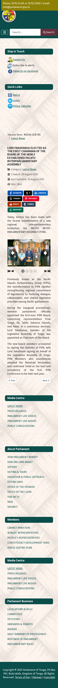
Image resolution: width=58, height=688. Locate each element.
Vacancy (12, 506)
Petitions (13, 619)
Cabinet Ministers (18, 527)
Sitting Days (15, 481)
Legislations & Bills (19, 609)
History (12, 467)
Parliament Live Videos (21, 416)
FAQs (10, 501)
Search (50, 32)
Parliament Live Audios (21, 421)
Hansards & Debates (20, 624)
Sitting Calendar (22, 106)
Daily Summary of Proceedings (26, 634)
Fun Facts (13, 496)
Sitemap (37, 677)
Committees (14, 614)
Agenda (12, 629)
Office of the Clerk (19, 491)
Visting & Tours (17, 472)
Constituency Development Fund (28, 542)
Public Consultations (21, 426)
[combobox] (25, 32)
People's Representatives (23, 537)
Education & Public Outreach (25, 477)
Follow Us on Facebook (25, 71)
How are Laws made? (20, 462)
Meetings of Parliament (22, 639)
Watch (16, 95)
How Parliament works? (22, 457)
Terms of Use (22, 677)
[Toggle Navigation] (4, 32)
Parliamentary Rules (20, 644)
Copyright (49, 677)
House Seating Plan (19, 547)
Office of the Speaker (21, 486)
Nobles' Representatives (23, 532)
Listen (16, 100)
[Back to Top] (53, 682)
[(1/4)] (29, 252)
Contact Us (19, 59)
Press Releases (16, 411)
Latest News (15, 406)
